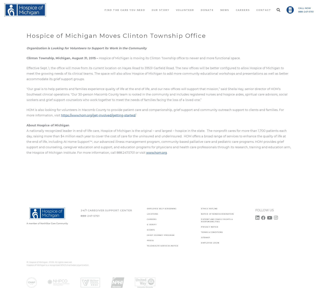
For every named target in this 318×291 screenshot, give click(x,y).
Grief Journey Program (160, 235)
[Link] (25, 10)
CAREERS (152, 219)
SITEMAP (205, 237)
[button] (278, 10)
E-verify (152, 225)
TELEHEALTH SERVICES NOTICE (162, 246)
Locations (152, 214)
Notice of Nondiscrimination (217, 214)
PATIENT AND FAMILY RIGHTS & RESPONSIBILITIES (217, 220)
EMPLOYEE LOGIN (210, 243)
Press (150, 240)
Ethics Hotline (209, 209)
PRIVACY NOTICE (209, 227)
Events (151, 230)
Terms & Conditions (212, 232)
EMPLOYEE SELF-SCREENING (162, 209)
